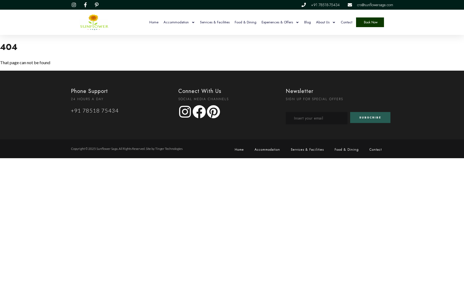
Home (153, 22)
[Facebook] (199, 111)
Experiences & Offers (277, 22)
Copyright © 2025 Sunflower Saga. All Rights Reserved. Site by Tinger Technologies (127, 149)
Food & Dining (245, 22)
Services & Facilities (215, 22)
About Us (322, 22)
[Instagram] (185, 111)
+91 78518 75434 (95, 110)
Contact (346, 22)
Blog (307, 22)
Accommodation (176, 22)
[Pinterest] (213, 111)
